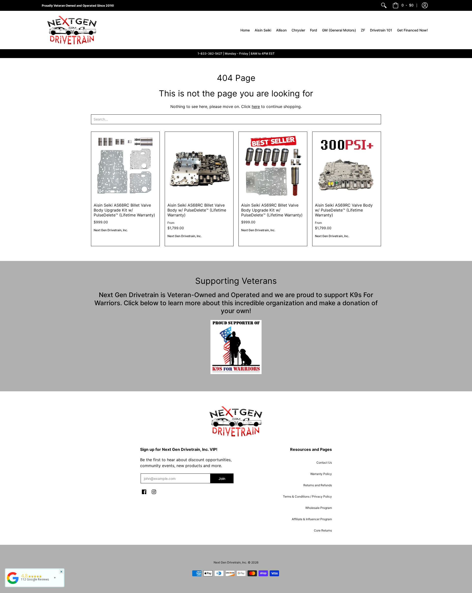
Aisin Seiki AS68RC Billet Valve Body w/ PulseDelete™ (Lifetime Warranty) (196, 210)
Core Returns (323, 530)
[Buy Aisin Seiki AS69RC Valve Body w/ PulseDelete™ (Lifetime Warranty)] (346, 166)
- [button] (407, 5)
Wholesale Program (318, 508)
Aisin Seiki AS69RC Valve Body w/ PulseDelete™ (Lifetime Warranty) (344, 210)
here (256, 106)
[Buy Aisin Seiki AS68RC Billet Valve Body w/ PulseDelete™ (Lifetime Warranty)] (199, 166)
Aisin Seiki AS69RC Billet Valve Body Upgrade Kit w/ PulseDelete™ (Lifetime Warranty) (272, 210)
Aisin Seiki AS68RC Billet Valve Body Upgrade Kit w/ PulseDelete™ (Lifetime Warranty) (124, 210)
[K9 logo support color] (236, 347)
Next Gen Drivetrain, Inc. (111, 230)
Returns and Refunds (317, 485)
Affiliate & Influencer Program (312, 519)
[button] (425, 5)
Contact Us (324, 462)
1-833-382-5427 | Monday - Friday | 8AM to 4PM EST (236, 53)
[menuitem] (383, 5)
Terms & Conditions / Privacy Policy (307, 496)
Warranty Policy (321, 474)
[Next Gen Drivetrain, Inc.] (74, 30)
